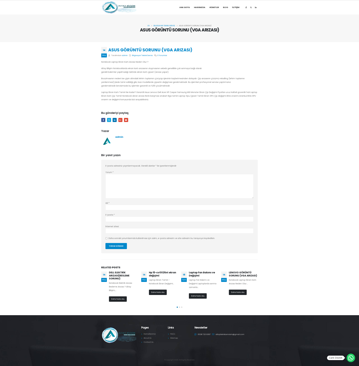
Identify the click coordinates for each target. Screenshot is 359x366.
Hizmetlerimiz (150, 334)
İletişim (235, 7)
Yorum (109, 172)
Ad (107, 203)
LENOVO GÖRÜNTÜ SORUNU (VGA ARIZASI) (243, 274)
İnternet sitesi (112, 226)
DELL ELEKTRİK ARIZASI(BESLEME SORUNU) (119, 275)
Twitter (109, 120)
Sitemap (174, 338)
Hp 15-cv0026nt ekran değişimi (162, 274)
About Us (147, 338)
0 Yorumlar (162, 55)
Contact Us (148, 342)
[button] (177, 307)
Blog (225, 7)
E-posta (126, 120)
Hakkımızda (199, 7)
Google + (120, 120)
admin (125, 55)
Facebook (103, 120)
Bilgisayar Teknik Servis (142, 55)
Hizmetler (214, 7)
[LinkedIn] (256, 7)
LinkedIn (115, 120)
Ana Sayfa (184, 7)
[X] (251, 7)
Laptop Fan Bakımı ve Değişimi (202, 274)
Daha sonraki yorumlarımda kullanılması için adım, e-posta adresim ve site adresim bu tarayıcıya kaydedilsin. (162, 238)
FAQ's (172, 334)
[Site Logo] (118, 7)
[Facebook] (246, 7)
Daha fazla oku (118, 299)
